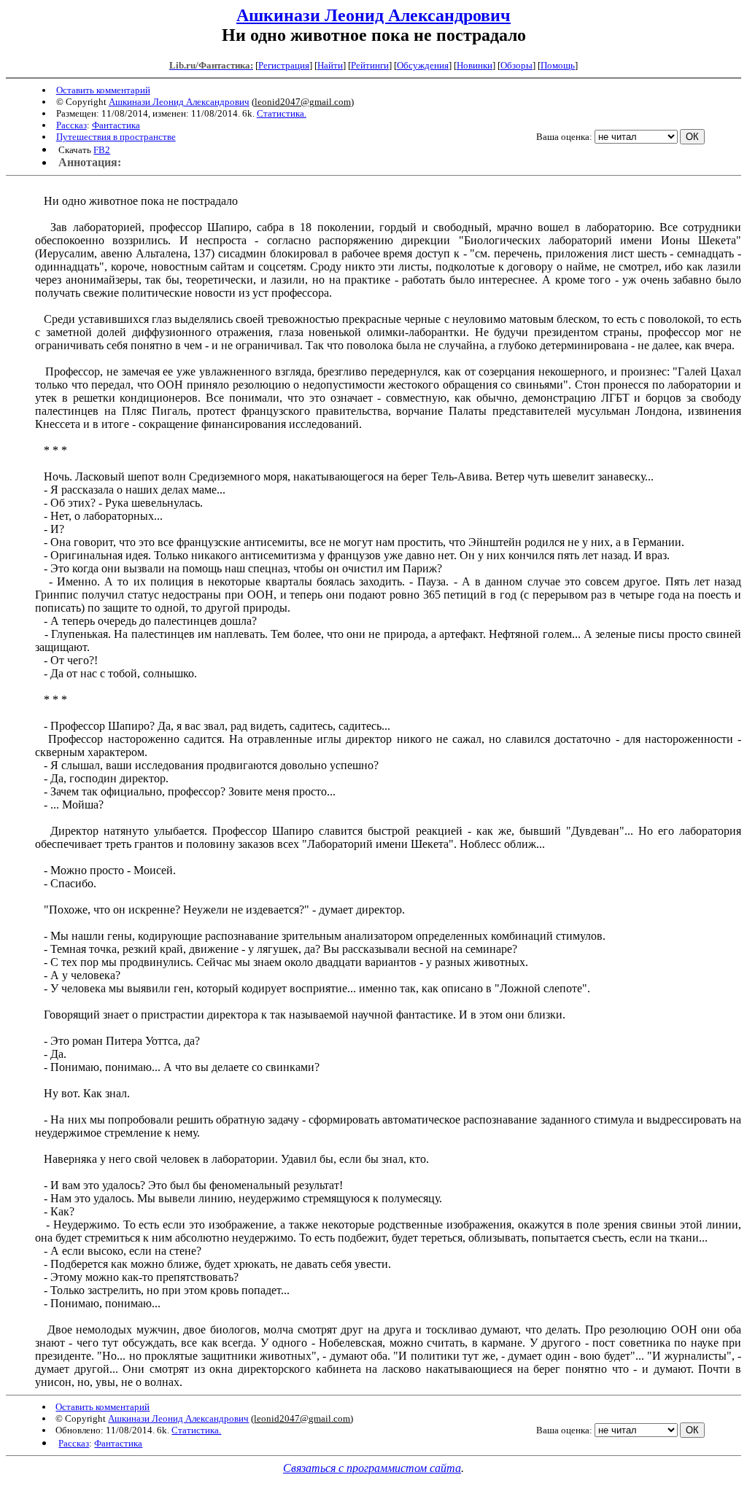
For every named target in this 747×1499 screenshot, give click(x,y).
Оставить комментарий (103, 90)
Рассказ (71, 125)
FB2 (101, 149)
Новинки (474, 65)
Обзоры (516, 65)
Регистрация (283, 65)
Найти (330, 65)
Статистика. (281, 113)
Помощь (558, 65)
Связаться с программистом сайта (372, 1468)
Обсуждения (423, 65)
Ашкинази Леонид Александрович (373, 15)
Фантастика (116, 125)
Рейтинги (370, 65)
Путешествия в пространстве (116, 136)
